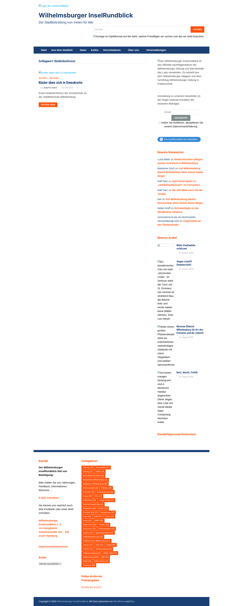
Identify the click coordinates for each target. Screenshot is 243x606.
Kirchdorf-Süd (90, 512)
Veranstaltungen (156, 50)
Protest (104, 525)
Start (44, 50)
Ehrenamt (88, 492)
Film (98, 496)
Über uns (133, 50)
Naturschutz (89, 525)
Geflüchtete (89, 500)
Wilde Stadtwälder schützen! (185, 247)
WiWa (87, 561)
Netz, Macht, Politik (187, 372)
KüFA (98, 516)
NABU (98, 520)
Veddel (110, 545)
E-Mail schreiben (49, 497)
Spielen (88, 533)
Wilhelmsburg (90, 557)
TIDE (99, 545)
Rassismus (89, 529)
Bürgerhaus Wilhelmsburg (95, 484)
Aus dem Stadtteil (62, 50)
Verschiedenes (112, 50)
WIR (105, 557)
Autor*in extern (50, 88)
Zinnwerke (89, 565)
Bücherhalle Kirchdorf (93, 476)
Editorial (106, 488)
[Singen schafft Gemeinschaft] (166, 261)
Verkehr (88, 549)
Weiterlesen (48, 104)
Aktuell (43, 78)
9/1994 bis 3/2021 (91, 587)
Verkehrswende (104, 549)
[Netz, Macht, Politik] (166, 372)
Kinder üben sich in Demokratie (60, 83)
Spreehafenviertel (104, 533)
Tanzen (87, 545)
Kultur (94, 50)
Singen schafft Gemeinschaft (184, 263)
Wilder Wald (110, 553)
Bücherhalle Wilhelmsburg (95, 480)
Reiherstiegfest (106, 529)
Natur (83, 50)
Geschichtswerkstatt (93, 504)
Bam (132, 601)
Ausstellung (102, 467)
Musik (87, 520)
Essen (87, 496)
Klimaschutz (107, 512)
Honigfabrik (89, 508)
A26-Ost (88, 467)
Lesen (109, 516)
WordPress (119, 601)
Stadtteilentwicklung (93, 537)
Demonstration (90, 488)
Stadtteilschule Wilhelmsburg (96, 541)
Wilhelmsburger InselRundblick (86, 15)
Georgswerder (106, 500)
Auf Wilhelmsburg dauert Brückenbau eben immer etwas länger (180, 172)
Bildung (54, 78)
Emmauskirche (105, 492)
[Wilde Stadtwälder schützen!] (166, 245)
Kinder (103, 508)
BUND (99, 472)
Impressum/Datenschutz (53, 546)
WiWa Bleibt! (101, 561)
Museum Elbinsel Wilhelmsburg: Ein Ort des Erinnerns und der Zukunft (190, 329)
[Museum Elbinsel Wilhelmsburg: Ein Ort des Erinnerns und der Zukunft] (166, 326)
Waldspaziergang (91, 553)
